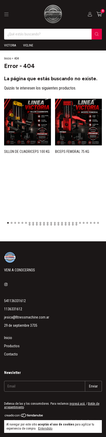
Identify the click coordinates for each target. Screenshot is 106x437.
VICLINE (28, 45)
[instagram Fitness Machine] (6, 284)
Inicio (7, 58)
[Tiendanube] (24, 417)
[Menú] (6, 14)
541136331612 (15, 301)
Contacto (11, 354)
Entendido (45, 428)
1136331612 (13, 309)
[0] (99, 14)
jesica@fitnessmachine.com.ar (26, 317)
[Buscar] (97, 34)
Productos (12, 346)
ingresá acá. (77, 403)
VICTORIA (10, 45)
